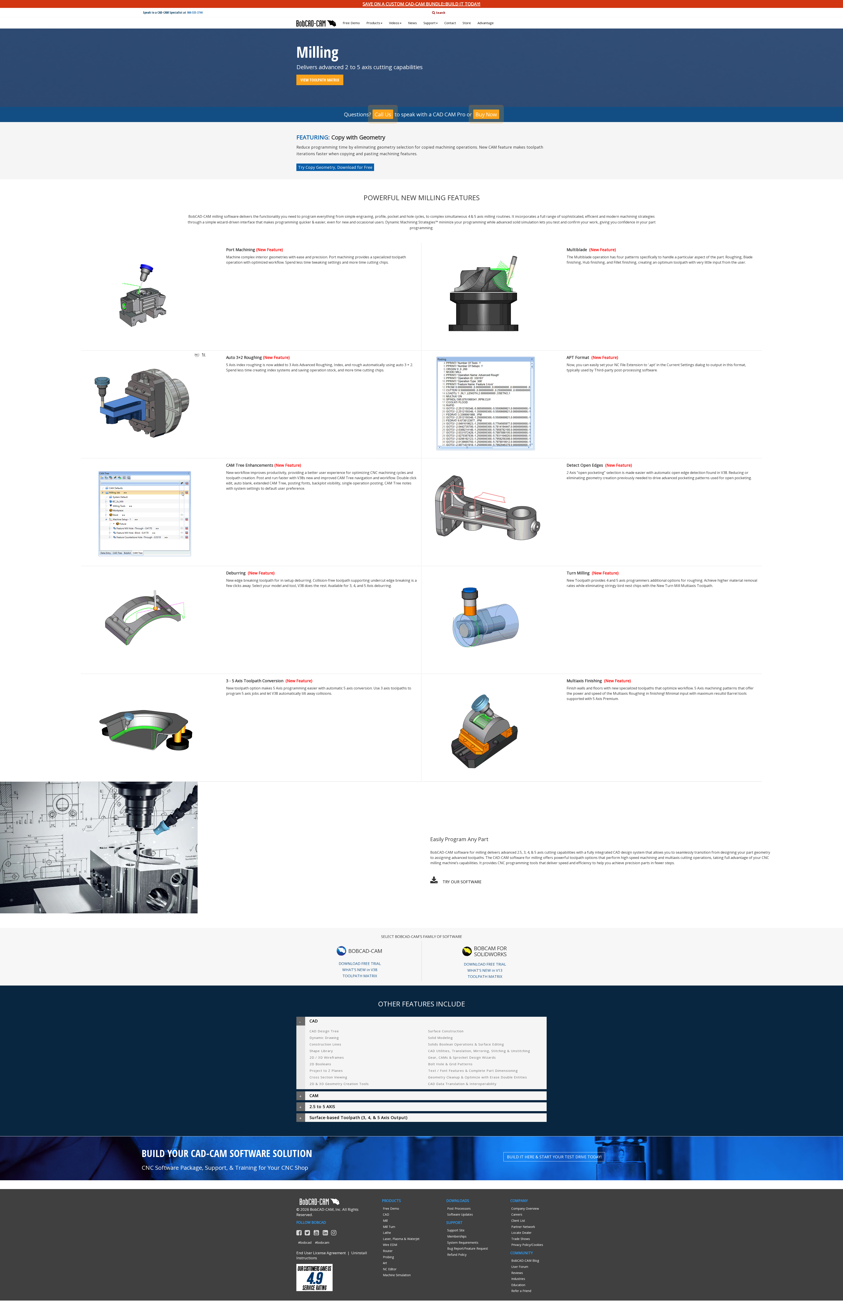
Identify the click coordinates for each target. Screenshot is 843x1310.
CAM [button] (314, 1095)
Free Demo (351, 23)
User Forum (519, 1267)
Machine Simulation (397, 1275)
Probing (388, 1257)
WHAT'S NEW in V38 (359, 969)
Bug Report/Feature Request (467, 1248)
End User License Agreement (321, 1252)
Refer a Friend (521, 1291)
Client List (518, 1220)
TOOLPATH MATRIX (359, 975)
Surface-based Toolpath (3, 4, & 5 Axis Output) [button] (358, 1117)
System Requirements (462, 1242)
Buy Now (486, 114)
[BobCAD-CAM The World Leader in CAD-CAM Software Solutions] (316, 21)
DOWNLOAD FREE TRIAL (360, 963)
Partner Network (523, 1227)
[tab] (421, 1021)
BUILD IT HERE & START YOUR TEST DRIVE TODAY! (554, 1156)
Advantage (485, 23)
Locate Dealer (521, 1233)
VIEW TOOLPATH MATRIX (320, 80)
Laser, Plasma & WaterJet (401, 1239)
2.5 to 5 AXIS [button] (322, 1106)
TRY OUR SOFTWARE (462, 881)
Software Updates (460, 1214)
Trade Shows (520, 1239)
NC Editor (389, 1269)
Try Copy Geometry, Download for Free (335, 167)
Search (440, 12)
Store (467, 23)
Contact (450, 23)
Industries (518, 1279)
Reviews (517, 1273)
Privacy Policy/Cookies (527, 1245)
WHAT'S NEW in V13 (485, 970)
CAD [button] (314, 1021)
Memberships (457, 1236)
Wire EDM (390, 1245)
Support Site (456, 1230)
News (412, 23)
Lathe (387, 1233)
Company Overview (525, 1208)
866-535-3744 (194, 12)
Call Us (383, 114)
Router (388, 1251)
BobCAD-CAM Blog (525, 1260)
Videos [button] (394, 23)
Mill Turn (389, 1227)
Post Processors (459, 1208)
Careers (516, 1214)
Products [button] (373, 23)
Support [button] (429, 23)
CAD (386, 1214)
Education (518, 1285)
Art (385, 1263)
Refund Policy (457, 1254)
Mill (385, 1220)
